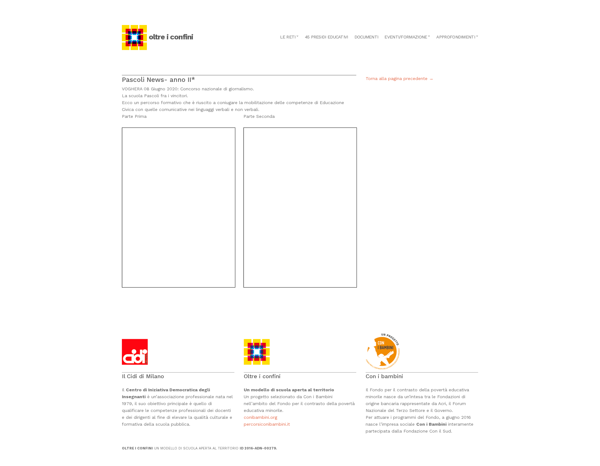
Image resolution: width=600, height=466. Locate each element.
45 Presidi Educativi (326, 36)
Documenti (366, 36)
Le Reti (288, 36)
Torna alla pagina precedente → (399, 78)
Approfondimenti (455, 36)
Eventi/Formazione (405, 36)
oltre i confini (171, 37)
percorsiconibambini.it (267, 424)
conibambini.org (261, 417)
